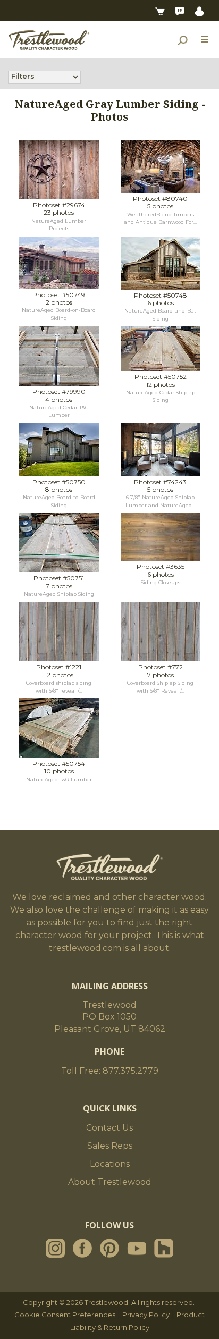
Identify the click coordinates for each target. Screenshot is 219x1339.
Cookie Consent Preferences (64, 1314)
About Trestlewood (109, 1182)
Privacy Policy (146, 1314)
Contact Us (109, 1128)
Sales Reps (109, 1146)
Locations (110, 1164)
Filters (23, 76)
